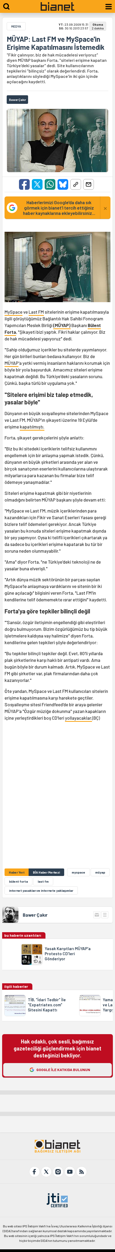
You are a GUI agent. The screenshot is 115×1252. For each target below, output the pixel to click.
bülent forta (18, 881)
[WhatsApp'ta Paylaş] (50, 184)
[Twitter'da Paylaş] (37, 184)
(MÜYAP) (62, 325)
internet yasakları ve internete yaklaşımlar (41, 890)
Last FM (36, 311)
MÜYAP (11, 363)
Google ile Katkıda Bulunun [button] (63, 1069)
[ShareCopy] (75, 184)
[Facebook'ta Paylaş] (24, 184)
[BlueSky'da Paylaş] (62, 184)
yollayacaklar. (78, 717)
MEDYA (16, 26)
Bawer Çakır (35, 914)
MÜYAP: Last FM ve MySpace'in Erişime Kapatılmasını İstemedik (56, 43)
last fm (43, 881)
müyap (100, 872)
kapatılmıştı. (32, 426)
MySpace (13, 311)
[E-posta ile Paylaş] (88, 184)
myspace (78, 872)
